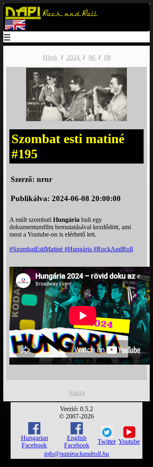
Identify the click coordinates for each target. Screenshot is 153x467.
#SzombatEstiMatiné (36, 249)
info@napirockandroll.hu (76, 453)
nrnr (44, 179)
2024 (74, 57)
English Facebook (76, 441)
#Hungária (78, 249)
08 (107, 57)
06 (93, 57)
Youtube (129, 441)
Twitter (107, 441)
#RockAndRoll (113, 249)
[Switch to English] (15, 28)
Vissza (76, 392)
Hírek (50, 57)
